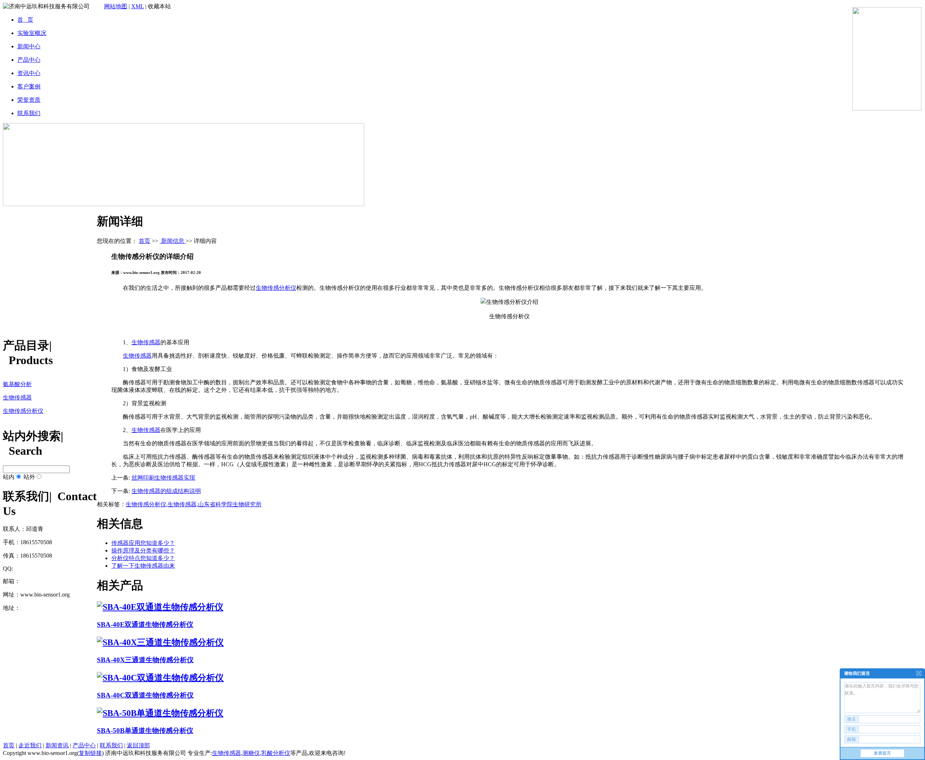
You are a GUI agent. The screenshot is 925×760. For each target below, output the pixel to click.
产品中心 (84, 745)
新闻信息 (173, 241)
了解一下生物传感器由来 (143, 566)
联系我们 (111, 745)
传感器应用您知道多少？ (143, 543)
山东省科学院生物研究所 (230, 504)
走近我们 (30, 745)
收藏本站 (159, 6)
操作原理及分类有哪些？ (143, 550)
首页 (144, 241)
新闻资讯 (57, 745)
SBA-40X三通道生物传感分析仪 (145, 660)
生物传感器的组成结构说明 (166, 491)
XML (137, 6)
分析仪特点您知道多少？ (143, 558)
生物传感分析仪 (276, 288)
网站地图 (115, 6)
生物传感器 (146, 342)
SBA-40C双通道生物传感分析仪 (145, 695)
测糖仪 (251, 753)
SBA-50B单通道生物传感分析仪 (145, 730)
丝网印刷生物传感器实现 (163, 478)
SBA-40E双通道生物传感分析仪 (145, 624)
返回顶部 (138, 745)
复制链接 (90, 753)
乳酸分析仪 (275, 753)
